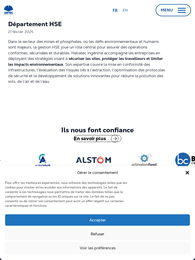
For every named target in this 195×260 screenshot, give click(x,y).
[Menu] (182, 10)
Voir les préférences (98, 248)
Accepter (97, 220)
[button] (187, 172)
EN (125, 10)
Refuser (97, 234)
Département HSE (35, 24)
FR (115, 10)
